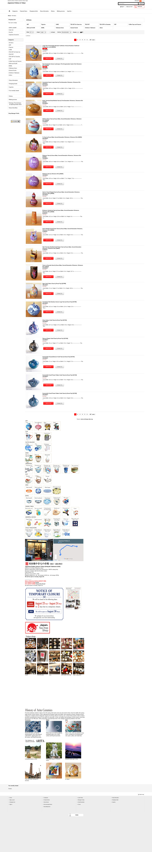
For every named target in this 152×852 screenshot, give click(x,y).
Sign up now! (130, 6)
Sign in (122, 6)
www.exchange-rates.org (87, 419)
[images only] (78, 32)
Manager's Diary (81, 799)
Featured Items (47, 799)
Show (28, 32)
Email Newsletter (81, 802)
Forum (79, 804)
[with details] (82, 32)
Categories (46, 797)
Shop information (13, 80)
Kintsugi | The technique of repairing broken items (15, 103)
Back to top (142, 794)
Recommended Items (48, 804)
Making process (13, 99)
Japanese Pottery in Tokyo (17, 3)
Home (11, 797)
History (11, 96)
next (93, 39)
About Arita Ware (13, 107)
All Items (11, 42)
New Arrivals (46, 802)
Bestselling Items (47, 806)
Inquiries (11, 87)
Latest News (80, 797)
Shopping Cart (12, 802)
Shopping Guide (13, 83)
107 (90, 39)
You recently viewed (14, 90)
